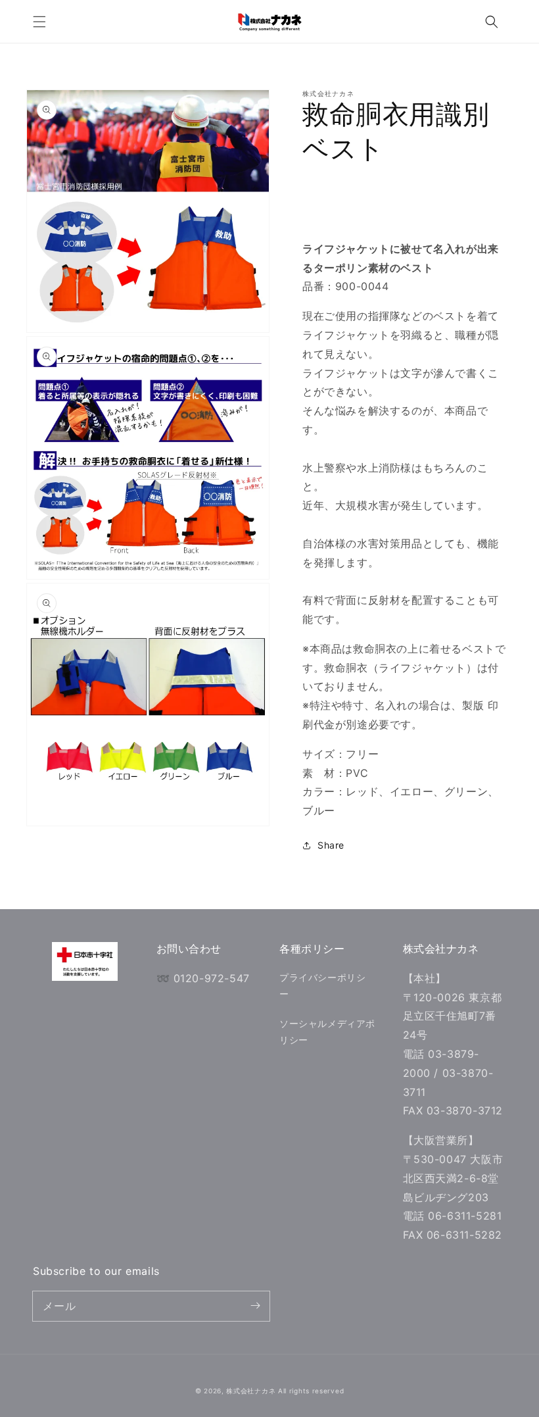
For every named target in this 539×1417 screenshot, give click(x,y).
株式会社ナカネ (250, 1391)
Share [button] (330, 845)
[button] (39, 21)
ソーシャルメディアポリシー (327, 1031)
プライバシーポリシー (322, 985)
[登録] (255, 1305)
